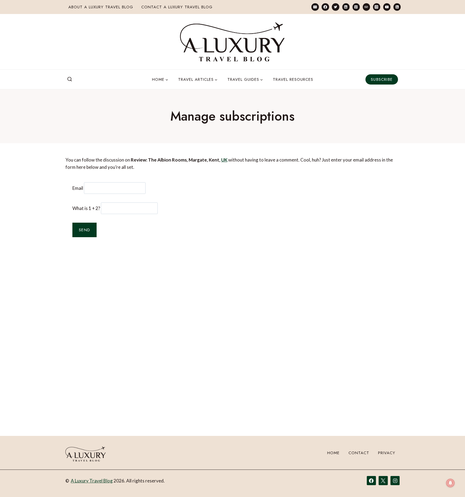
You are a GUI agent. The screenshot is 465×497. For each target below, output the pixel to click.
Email (77, 188)
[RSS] (397, 6)
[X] (383, 480)
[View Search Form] (69, 79)
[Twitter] (335, 6)
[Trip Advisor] (366, 6)
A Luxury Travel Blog (92, 481)
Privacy (386, 453)
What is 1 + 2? (86, 208)
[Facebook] (325, 6)
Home (333, 453)
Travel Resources (293, 79)
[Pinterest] (356, 6)
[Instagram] (376, 6)
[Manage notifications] (450, 483)
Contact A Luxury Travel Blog (177, 7)
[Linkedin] (346, 6)
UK (224, 160)
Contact (358, 453)
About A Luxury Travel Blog (100, 7)
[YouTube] (386, 6)
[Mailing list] (315, 6)
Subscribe (382, 79)
